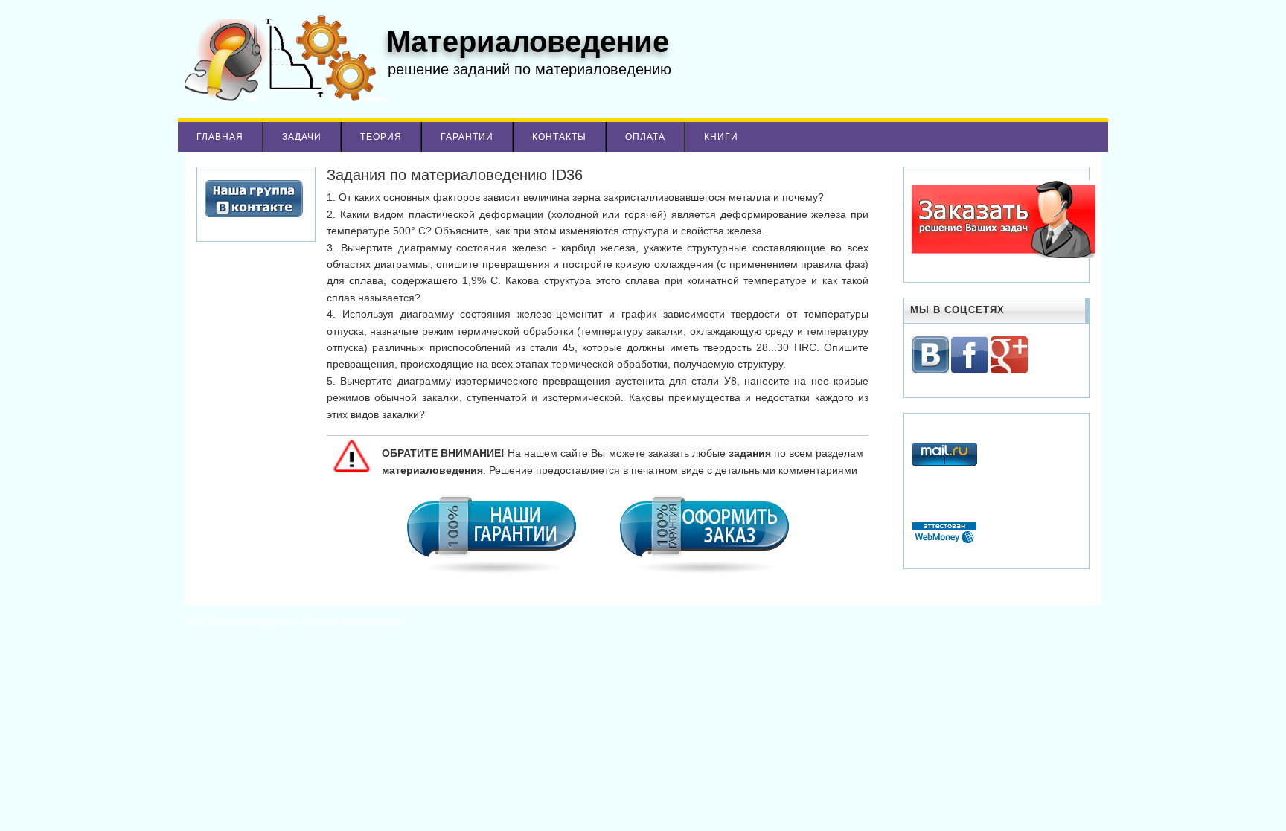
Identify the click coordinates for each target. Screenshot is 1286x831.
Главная (219, 137)
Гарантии (467, 137)
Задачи (302, 137)
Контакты (559, 137)
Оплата (645, 137)
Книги (721, 137)
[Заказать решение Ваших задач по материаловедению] (1003, 255)
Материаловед (374, 622)
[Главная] (282, 97)
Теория (381, 137)
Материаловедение (252, 622)
